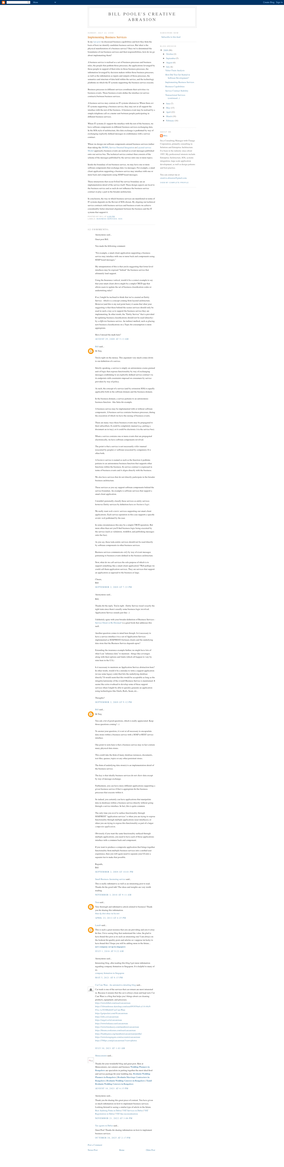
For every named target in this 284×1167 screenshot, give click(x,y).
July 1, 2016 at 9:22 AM (109, 951)
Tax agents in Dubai (104, 1125)
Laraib (98, 925)
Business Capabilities (175, 86)
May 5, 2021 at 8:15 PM (109, 977)
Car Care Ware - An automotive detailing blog (115, 984)
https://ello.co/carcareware (107, 1016)
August (169, 62)
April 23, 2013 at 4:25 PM (110, 917)
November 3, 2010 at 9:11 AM (113, 894)
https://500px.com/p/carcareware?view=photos (116, 1040)
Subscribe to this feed (170, 36)
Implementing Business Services (107, 37)
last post (97, 41)
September (171, 58)
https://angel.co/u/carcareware (108, 1019)
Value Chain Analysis (175, 70)
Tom (97, 902)
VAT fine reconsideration (127, 1113)
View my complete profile (174, 182)
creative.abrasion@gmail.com (173, 177)
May (168, 107)
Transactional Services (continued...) (175, 96)
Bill (97, 346)
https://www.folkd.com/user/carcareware (112, 1002)
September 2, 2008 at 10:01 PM (114, 871)
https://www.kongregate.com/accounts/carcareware (117, 1037)
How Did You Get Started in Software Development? (177, 76)
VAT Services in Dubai (133, 1110)
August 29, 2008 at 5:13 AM (112, 338)
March (169, 116)
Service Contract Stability (176, 90)
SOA (120, 219)
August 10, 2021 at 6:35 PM (112, 1088)
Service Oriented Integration (121, 147)
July (168, 66)
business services (107, 219)
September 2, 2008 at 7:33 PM (113, 586)
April (168, 112)
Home (121, 1149)
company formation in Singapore (109, 973)
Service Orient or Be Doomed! (108, 622)
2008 (166, 50)
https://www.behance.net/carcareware (111, 1023)
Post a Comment (95, 1144)
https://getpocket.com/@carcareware (111, 1013)
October (170, 53)
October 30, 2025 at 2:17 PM (112, 1137)
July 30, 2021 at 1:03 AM (110, 1048)
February (170, 120)
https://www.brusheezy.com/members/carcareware (117, 1026)
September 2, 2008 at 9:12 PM (113, 702)
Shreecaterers (101, 1055)
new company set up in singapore (110, 946)
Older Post (150, 1149)
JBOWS (105, 147)
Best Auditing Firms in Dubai (108, 1110)
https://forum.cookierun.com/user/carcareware (115, 1030)
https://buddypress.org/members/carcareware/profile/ (118, 1033)
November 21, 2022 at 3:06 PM (113, 1118)
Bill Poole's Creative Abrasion (142, 16)
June (168, 103)
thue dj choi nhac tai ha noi (107, 913)
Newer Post (93, 1149)
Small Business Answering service (110, 879)
